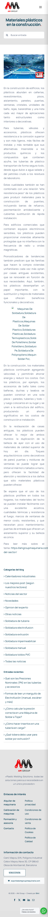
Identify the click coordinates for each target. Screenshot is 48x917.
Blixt (38, 893)
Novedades (11, 600)
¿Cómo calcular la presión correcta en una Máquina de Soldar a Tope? (21, 713)
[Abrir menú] (40, 7)
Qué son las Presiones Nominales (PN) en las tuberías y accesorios (23, 682)
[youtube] (24, 900)
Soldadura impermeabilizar (20, 641)
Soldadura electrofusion (19, 627)
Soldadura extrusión (17, 634)
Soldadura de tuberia (17, 621)
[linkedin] (29, 900)
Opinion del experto (16, 607)
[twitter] (19, 900)
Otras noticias (13, 614)
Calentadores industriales (20, 576)
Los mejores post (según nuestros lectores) (19, 585)
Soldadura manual (15, 648)
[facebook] (15, 900)
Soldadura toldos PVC (17, 654)
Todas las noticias (15, 661)
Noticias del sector (16, 594)
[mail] (33, 900)
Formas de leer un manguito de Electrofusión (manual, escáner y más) (23, 698)
